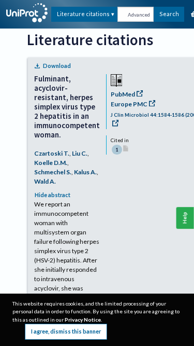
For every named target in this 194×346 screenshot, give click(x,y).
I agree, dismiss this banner (66, 331)
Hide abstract (52, 194)
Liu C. (79, 153)
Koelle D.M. (50, 163)
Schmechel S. (52, 172)
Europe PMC (129, 104)
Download (57, 65)
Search (169, 13)
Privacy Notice (83, 319)
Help (185, 218)
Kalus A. (85, 172)
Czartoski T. (51, 153)
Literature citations (83, 13)
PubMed (123, 94)
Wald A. (45, 181)
